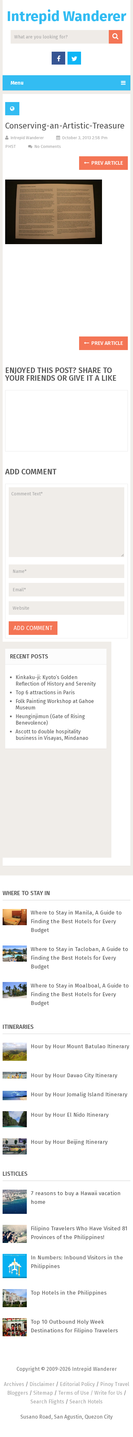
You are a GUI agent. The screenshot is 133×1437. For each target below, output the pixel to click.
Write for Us (108, 1393)
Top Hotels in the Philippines (69, 1292)
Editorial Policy (77, 1384)
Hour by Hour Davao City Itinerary (74, 1075)
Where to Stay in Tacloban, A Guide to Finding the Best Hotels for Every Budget (79, 958)
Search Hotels (86, 1402)
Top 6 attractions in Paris (45, 692)
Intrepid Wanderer (66, 16)
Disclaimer (42, 1384)
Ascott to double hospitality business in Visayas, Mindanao (51, 735)
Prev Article (106, 163)
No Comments (47, 146)
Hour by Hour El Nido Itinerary (69, 1114)
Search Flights (47, 1402)
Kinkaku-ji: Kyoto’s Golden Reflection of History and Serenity (55, 680)
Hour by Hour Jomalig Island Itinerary (79, 1094)
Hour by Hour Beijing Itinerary (69, 1142)
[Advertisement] (66, 293)
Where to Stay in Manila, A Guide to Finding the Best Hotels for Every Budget (76, 921)
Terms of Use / (76, 1393)
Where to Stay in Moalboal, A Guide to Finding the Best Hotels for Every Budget (80, 994)
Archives (14, 1384)
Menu (17, 83)
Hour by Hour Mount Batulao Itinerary (80, 1046)
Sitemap (43, 1393)
